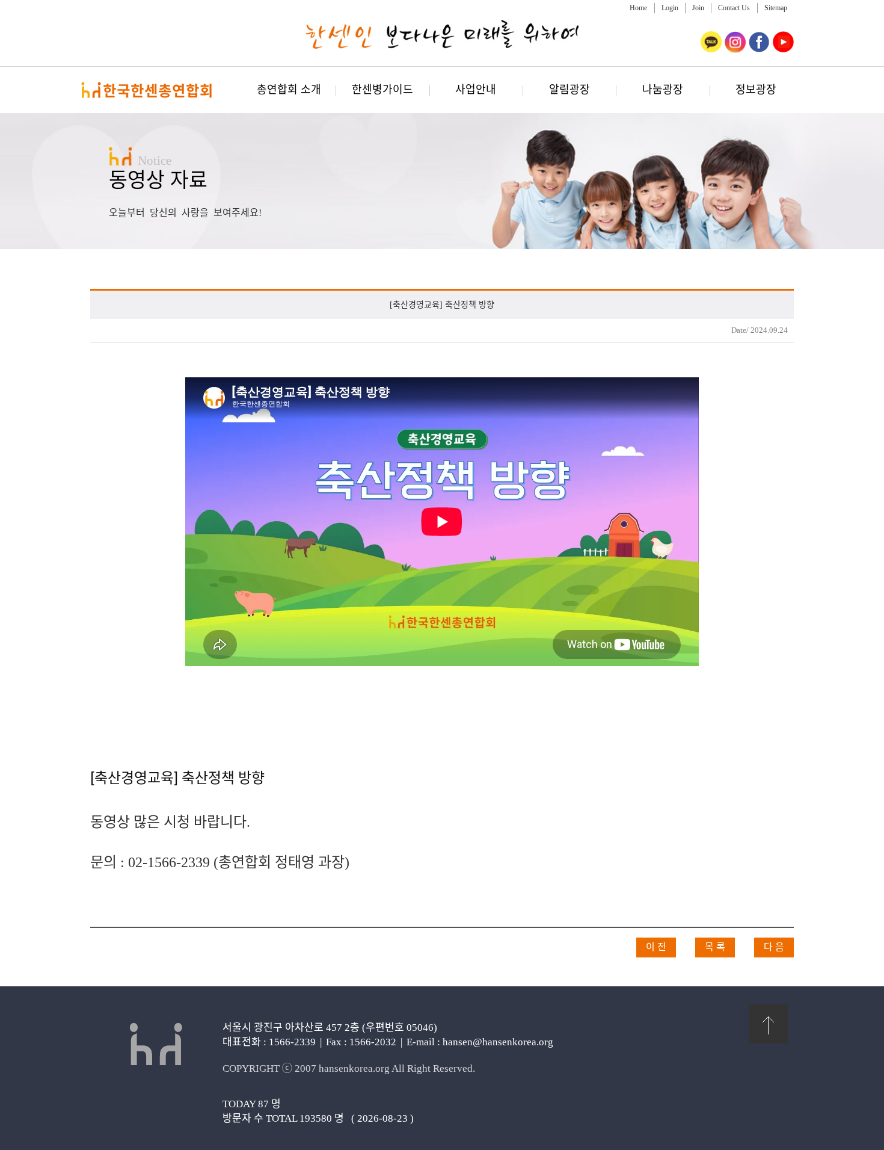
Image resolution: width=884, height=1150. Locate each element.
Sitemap (775, 8)
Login (669, 8)
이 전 (656, 947)
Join (698, 8)
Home (638, 8)
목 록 (715, 947)
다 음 (774, 947)
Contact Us (734, 8)
